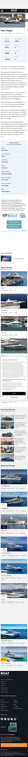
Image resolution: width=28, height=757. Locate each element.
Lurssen (3, 510)
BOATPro (16, 702)
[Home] (14, 11)
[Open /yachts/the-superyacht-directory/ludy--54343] (14, 345)
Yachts (2, 700)
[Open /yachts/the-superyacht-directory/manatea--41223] (14, 323)
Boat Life (3, 708)
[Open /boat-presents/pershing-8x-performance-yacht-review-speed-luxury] (7, 441)
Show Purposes (14, 397)
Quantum (4, 310)
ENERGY (4, 531)
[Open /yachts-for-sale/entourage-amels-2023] (14, 654)
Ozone (3, 288)
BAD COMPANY (6, 576)
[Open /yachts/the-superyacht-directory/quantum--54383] (14, 301)
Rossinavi (3, 488)
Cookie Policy (4, 690)
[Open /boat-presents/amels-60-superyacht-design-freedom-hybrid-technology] (7, 433)
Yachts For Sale (5, 702)
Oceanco (3, 602)
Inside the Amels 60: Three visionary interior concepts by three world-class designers (21, 433)
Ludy (3, 355)
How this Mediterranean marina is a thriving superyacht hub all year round (21, 425)
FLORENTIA (5, 486)
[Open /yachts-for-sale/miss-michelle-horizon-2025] (14, 631)
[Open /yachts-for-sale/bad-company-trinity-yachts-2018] (14, 566)
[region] (14, 378)
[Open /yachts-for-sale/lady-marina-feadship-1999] (14, 544)
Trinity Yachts (4, 578)
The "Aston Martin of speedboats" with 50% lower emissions (20, 457)
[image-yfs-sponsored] (4, 484)
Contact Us (4, 683)
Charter (3, 704)
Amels (3, 533)
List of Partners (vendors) (7, 389)
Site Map (16, 706)
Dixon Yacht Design (6, 173)
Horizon (3, 643)
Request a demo (14, 226)
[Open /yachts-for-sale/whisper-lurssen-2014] (14, 499)
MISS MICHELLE (7, 641)
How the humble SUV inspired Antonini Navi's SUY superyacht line (21, 417)
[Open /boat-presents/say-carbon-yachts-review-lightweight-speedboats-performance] (7, 458)
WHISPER (4, 508)
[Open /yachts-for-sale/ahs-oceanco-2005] (14, 590)
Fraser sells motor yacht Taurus (18, 258)
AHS (2, 600)
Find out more (14, 222)
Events (15, 700)
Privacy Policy (4, 692)
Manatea (3, 333)
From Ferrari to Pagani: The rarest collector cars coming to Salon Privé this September (20, 450)
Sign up (14, 745)
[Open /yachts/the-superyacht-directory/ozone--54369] (14, 278)
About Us (3, 681)
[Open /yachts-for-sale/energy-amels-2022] (14, 521)
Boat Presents (4, 710)
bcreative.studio (18, 708)
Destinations (4, 706)
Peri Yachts (8, 33)
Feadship (3, 555)
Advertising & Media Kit (7, 679)
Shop (15, 704)
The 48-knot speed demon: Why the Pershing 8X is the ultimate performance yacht (20, 441)
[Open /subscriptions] (10, 727)
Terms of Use (4, 688)
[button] (1, 20)
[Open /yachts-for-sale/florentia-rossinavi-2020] (14, 476)
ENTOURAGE (5, 663)
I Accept (14, 393)
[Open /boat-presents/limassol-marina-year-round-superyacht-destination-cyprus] (7, 425)
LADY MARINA (6, 553)
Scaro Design (16, 92)
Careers (3, 686)
